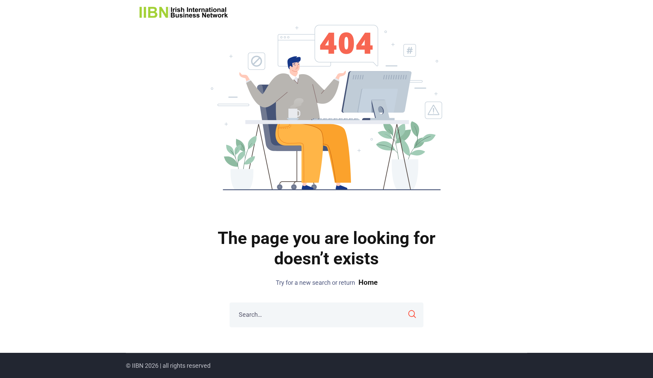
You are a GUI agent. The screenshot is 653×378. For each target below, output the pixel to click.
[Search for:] (326, 314)
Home (368, 282)
